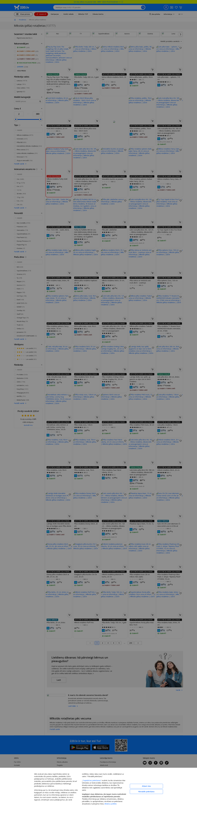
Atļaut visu (146, 786)
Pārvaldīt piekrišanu (146, 791)
